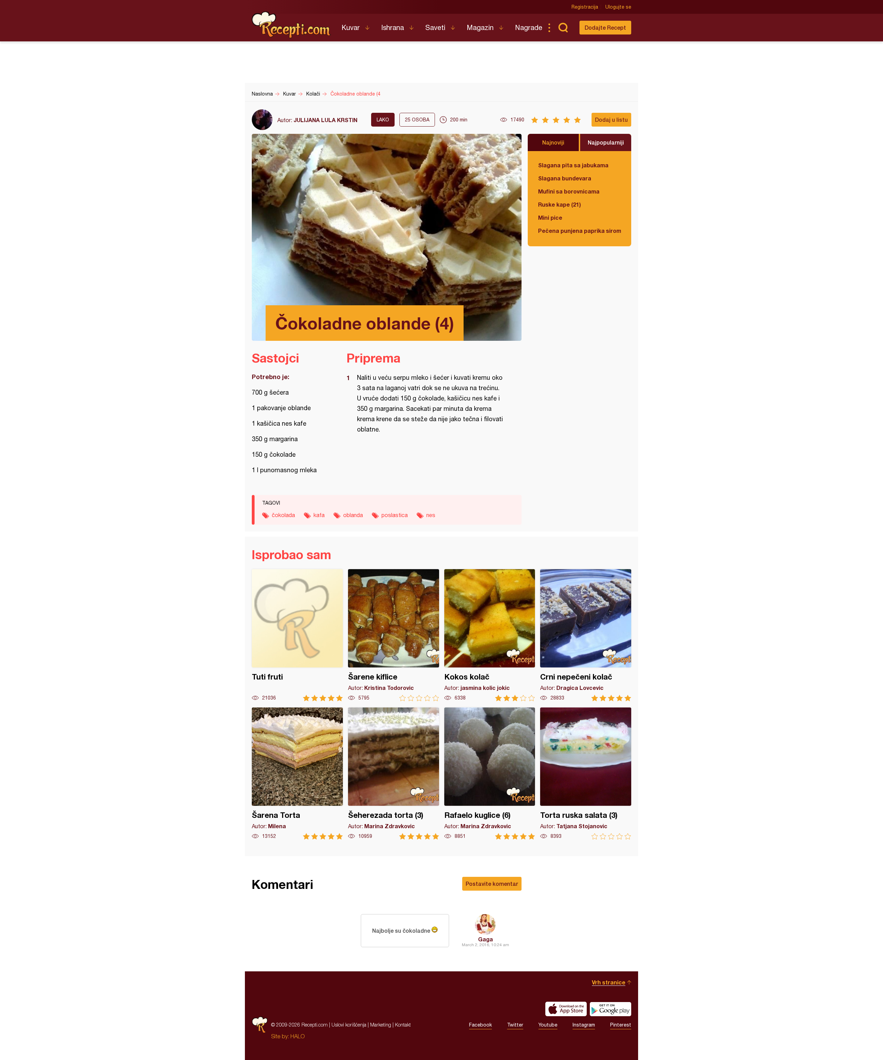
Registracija (585, 7)
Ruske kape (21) (559, 204)
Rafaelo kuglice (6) (489, 773)
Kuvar (350, 27)
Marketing (380, 1025)
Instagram (584, 1025)
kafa (319, 515)
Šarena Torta (297, 773)
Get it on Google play (610, 1009)
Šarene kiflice (393, 635)
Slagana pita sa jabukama (573, 165)
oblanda (353, 515)
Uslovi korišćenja (348, 1025)
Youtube (547, 1025)
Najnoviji (553, 142)
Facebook (480, 1025)
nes (430, 515)
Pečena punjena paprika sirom (579, 230)
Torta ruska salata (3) (585, 773)
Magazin (480, 27)
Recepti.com (291, 24)
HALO (297, 1036)
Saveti (435, 27)
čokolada (283, 515)
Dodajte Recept (605, 27)
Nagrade (528, 27)
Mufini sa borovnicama (568, 191)
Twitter (515, 1025)
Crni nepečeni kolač (585, 635)
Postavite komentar (492, 883)
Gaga (485, 939)
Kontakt (403, 1025)
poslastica (394, 515)
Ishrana (392, 27)
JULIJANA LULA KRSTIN (325, 120)
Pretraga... (563, 27)
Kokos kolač (489, 635)
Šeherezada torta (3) (393, 773)
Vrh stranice (608, 982)
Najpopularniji (606, 142)
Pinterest (620, 1025)
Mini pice (550, 217)
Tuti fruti (297, 635)
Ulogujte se (618, 7)
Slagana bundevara (564, 178)
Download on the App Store (566, 1009)
